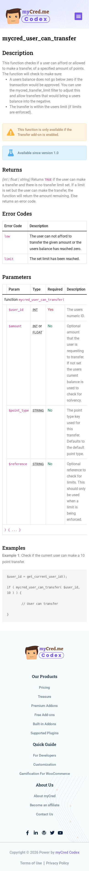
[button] (78, 16)
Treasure (44, 697)
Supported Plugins (45, 733)
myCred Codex (67, 852)
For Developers (44, 755)
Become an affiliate (44, 805)
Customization (44, 765)
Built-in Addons (44, 724)
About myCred (44, 796)
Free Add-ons (44, 715)
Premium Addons (44, 706)
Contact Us (44, 814)
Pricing (44, 687)
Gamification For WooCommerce (44, 774)
